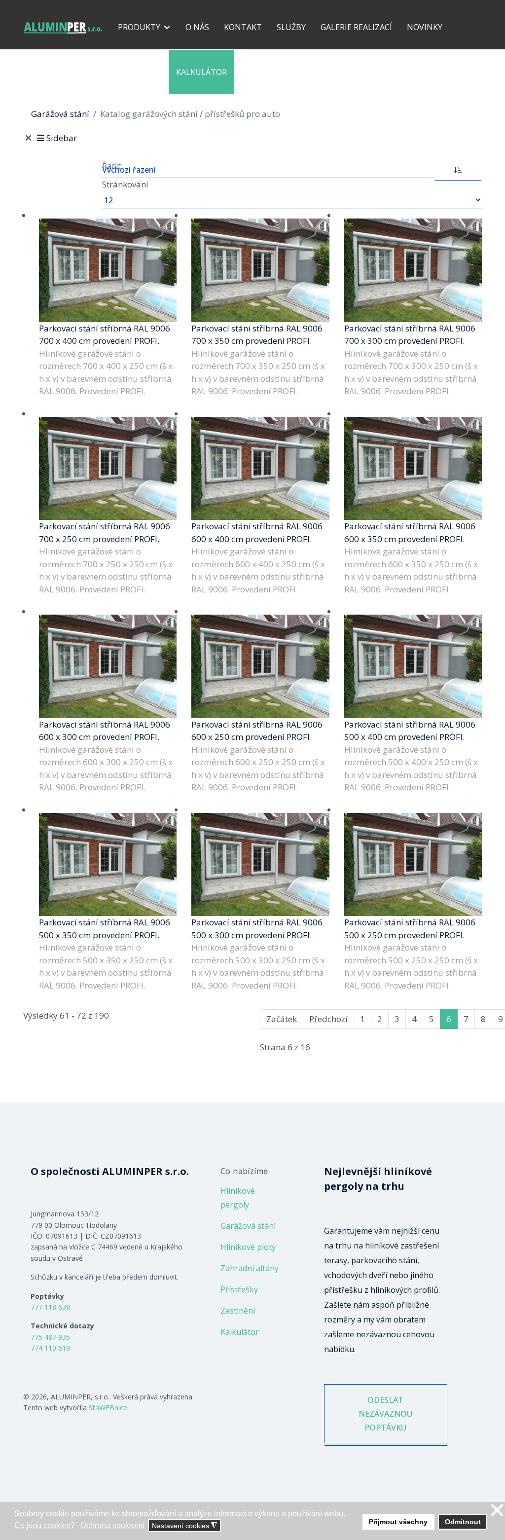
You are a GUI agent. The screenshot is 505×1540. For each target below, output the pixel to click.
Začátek (281, 1019)
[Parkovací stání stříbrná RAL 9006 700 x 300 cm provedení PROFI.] (413, 270)
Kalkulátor (201, 72)
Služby (291, 27)
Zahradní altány (249, 1268)
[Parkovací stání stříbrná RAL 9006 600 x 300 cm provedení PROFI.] (108, 666)
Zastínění (237, 1310)
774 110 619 (50, 1348)
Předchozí (328, 1019)
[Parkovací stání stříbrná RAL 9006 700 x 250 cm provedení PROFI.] (108, 468)
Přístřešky (239, 1289)
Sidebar (61, 138)
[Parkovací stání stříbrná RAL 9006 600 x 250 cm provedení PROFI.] (260, 666)
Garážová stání (248, 1225)
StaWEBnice (108, 1407)
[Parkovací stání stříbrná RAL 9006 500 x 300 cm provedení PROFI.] (260, 864)
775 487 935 (50, 1337)
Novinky (424, 27)
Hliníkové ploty (248, 1247)
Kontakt (243, 27)
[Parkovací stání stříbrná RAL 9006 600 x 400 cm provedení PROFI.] (260, 468)
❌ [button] (497, 1510)
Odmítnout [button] (463, 1522)
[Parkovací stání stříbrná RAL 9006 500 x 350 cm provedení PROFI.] (108, 864)
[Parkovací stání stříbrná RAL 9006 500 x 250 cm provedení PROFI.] (413, 864)
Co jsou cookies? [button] (44, 1525)
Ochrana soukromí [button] (112, 1525)
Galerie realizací (356, 27)
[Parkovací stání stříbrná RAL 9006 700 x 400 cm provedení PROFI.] (108, 270)
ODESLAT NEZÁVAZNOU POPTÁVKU (385, 1413)
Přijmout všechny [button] (398, 1522)
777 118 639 (50, 1307)
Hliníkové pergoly (237, 1197)
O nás (197, 27)
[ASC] (458, 168)
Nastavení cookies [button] (184, 1526)
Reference (139, 72)
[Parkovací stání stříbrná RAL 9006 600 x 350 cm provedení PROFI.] (413, 468)
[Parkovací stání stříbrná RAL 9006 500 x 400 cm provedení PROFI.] (413, 666)
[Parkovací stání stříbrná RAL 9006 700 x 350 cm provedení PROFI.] (260, 270)
